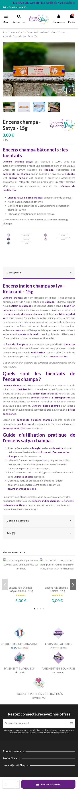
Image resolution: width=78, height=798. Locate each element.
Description (14, 272)
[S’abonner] (71, 723)
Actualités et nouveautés (15, 7)
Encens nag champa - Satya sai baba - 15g (21, 589)
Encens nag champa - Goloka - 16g (57, 589)
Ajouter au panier (51, 784)
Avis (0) (11, 533)
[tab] (39, 273)
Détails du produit (18, 520)
